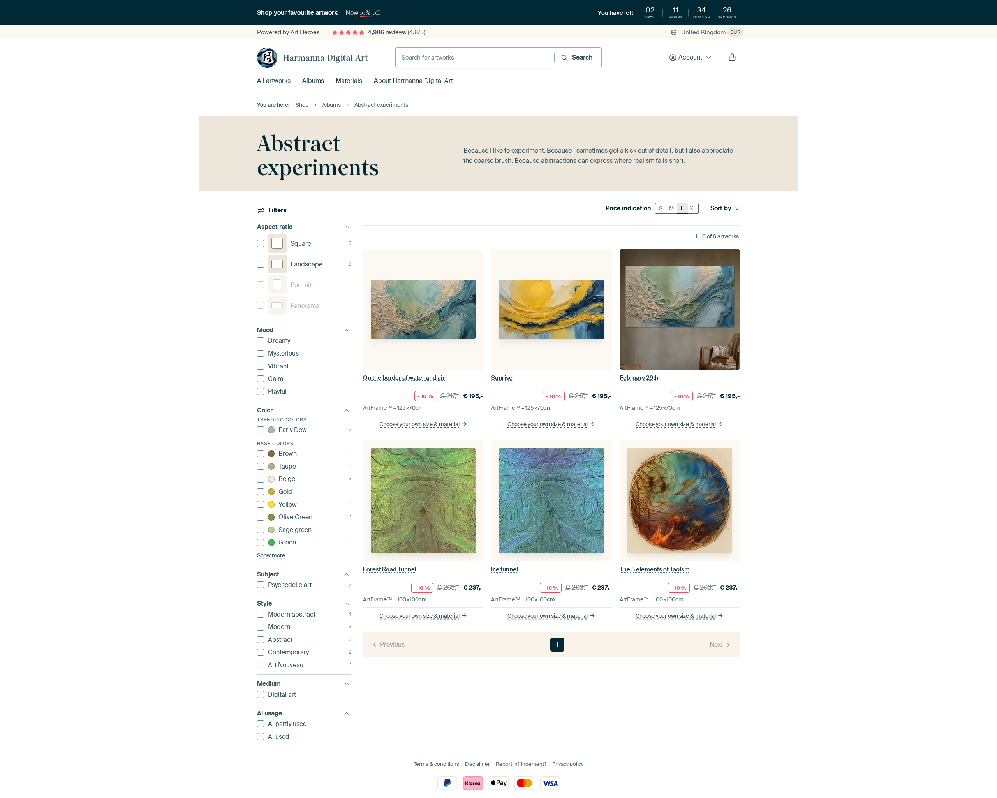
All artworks (274, 81)
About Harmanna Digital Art (413, 81)
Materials (349, 81)
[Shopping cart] (732, 57)
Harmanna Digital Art (325, 58)
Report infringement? (521, 764)
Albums (313, 81)
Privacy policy (567, 764)
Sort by (720, 208)
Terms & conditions (436, 764)
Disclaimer (477, 764)
